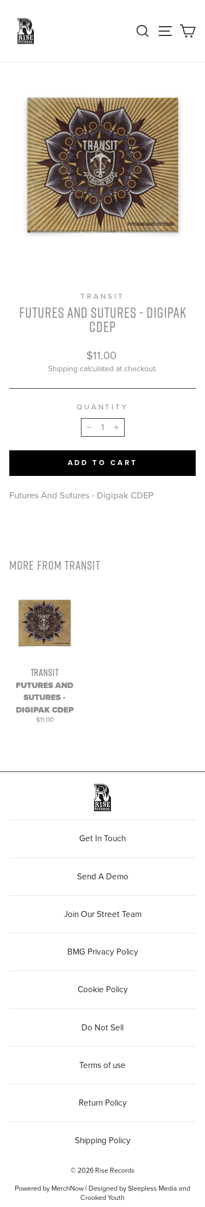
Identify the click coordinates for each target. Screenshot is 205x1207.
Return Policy (103, 1103)
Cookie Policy (103, 989)
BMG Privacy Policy (102, 952)
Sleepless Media (152, 1188)
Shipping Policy (103, 1140)
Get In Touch (102, 838)
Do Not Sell (102, 1028)
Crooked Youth (102, 1197)
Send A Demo (102, 877)
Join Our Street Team (103, 914)
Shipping (63, 368)
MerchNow (67, 1188)
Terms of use (102, 1065)
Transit (102, 296)
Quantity (103, 407)
